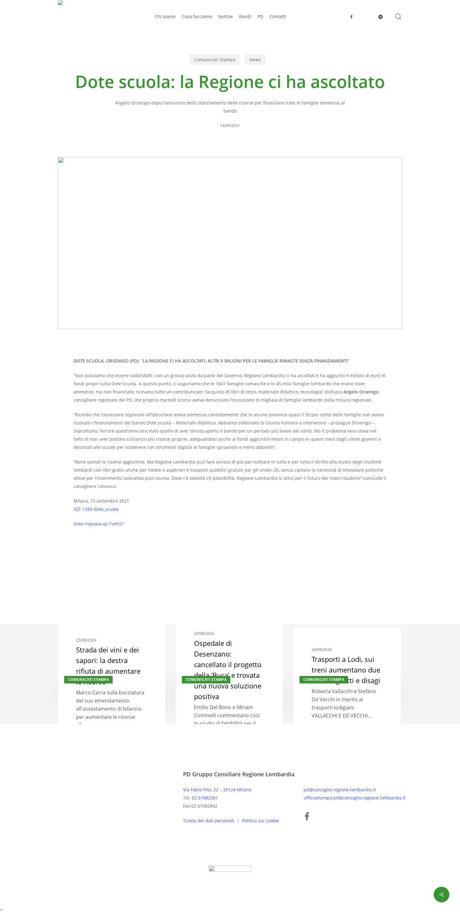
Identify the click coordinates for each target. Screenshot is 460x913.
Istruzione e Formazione (123, 561)
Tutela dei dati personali (209, 821)
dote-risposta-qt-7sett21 (99, 524)
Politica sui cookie (260, 821)
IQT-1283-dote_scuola (96, 509)
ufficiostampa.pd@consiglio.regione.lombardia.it (355, 798)
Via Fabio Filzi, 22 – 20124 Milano (217, 790)
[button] (230, 909)
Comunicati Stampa (214, 60)
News (255, 60)
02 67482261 (205, 798)
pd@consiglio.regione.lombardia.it (340, 790)
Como (83, 561)
